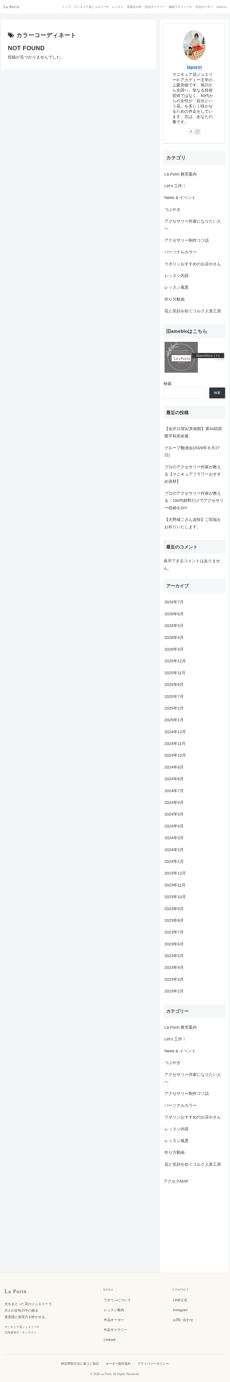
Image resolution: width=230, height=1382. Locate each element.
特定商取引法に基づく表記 (80, 1363)
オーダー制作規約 (118, 1363)
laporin (194, 67)
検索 (168, 383)
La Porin (12, 7)
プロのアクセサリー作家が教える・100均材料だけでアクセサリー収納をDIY (194, 500)
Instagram (180, 1310)
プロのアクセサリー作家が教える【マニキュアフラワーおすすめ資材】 (192, 474)
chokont (221, 7)
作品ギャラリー (155, 7)
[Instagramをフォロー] (197, 132)
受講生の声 (134, 7)
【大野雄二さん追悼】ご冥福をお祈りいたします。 (192, 523)
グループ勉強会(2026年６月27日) (192, 451)
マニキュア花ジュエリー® (91, 7)
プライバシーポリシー (153, 1363)
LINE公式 (180, 1300)
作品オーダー (204, 7)
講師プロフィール (180, 7)
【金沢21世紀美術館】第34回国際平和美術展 (193, 432)
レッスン (118, 7)
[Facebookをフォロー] (191, 132)
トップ (66, 7)
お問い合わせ (183, 1320)
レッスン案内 (114, 1310)
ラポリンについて (117, 1300)
